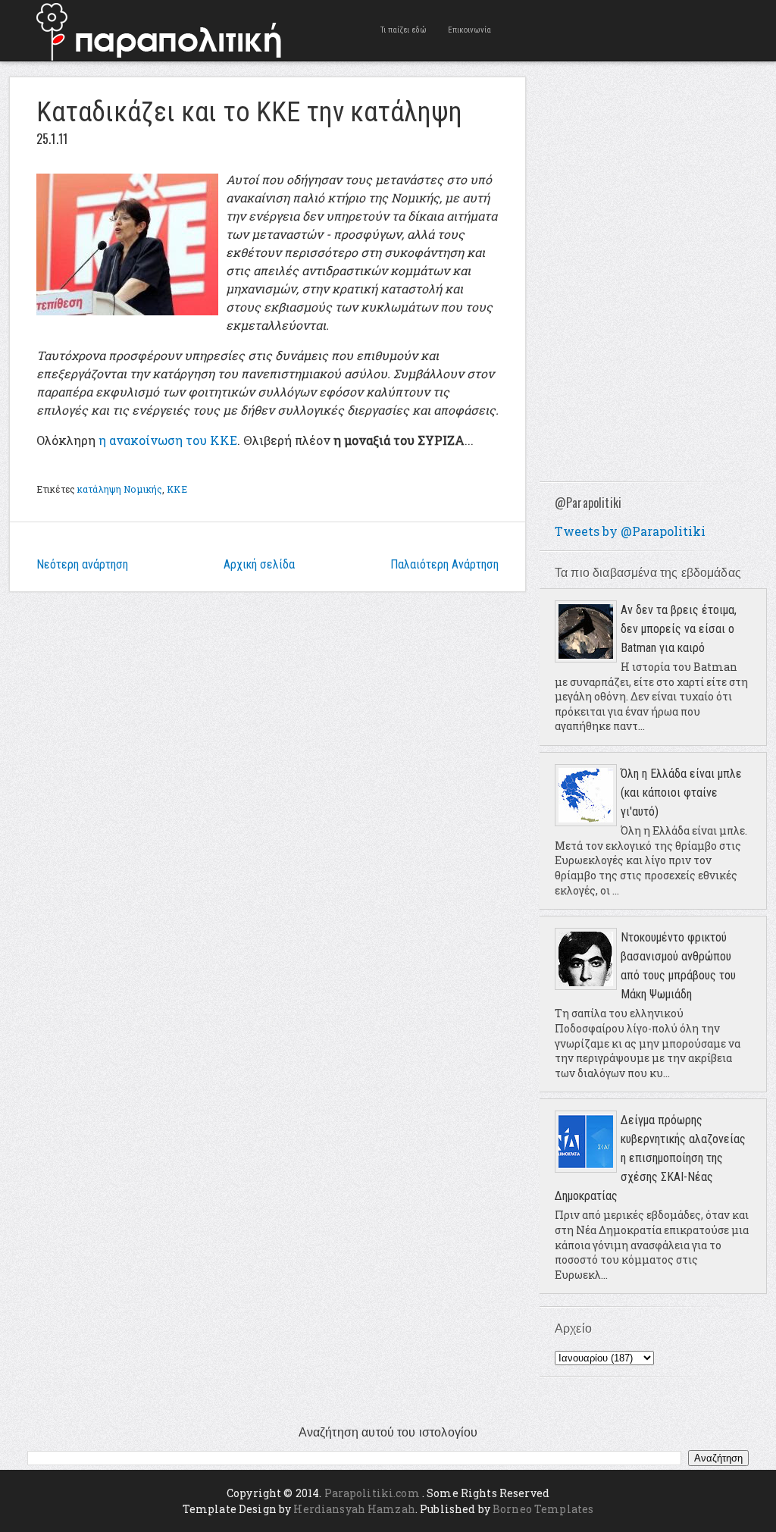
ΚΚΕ (176, 489)
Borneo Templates (543, 1509)
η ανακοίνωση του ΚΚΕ (166, 440)
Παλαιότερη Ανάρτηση (444, 564)
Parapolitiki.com (372, 1493)
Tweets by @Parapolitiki (630, 531)
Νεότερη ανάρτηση (82, 564)
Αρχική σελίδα (259, 564)
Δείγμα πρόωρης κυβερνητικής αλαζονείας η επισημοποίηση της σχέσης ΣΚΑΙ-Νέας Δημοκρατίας (650, 1158)
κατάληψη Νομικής (119, 489)
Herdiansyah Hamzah (354, 1509)
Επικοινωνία (469, 30)
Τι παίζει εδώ (403, 30)
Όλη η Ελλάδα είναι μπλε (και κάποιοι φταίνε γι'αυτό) (681, 792)
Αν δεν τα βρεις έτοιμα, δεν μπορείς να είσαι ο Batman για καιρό (679, 629)
